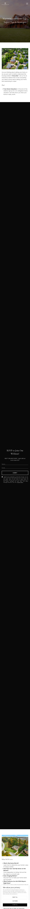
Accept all (15, 904)
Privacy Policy (20, 482)
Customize (15, 901)
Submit (15, 472)
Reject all (15, 897)
